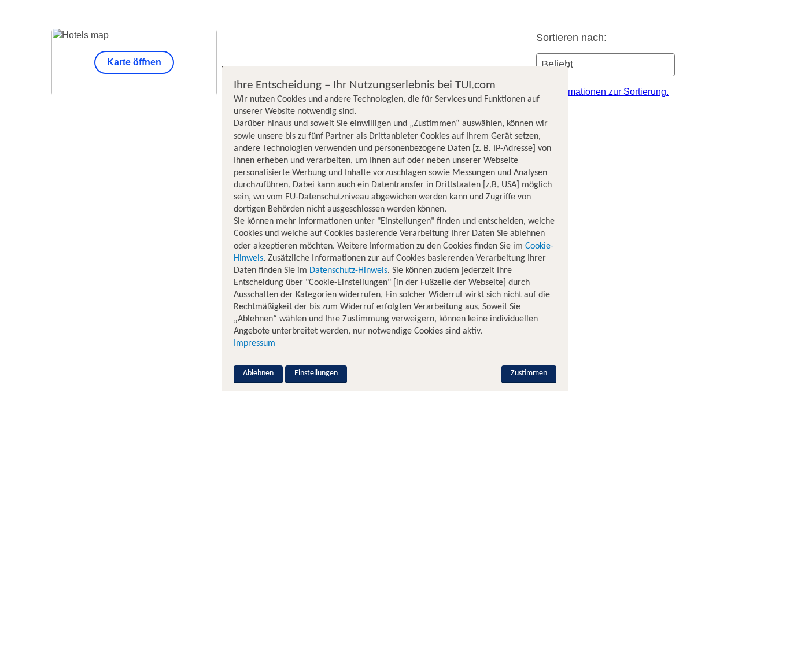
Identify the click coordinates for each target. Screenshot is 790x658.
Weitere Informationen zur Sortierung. (592, 92)
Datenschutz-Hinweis (348, 270)
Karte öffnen (134, 62)
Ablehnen (258, 373)
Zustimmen (529, 373)
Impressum (254, 343)
